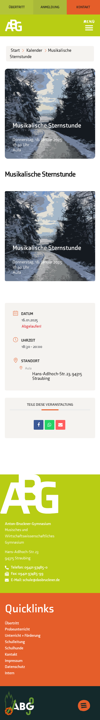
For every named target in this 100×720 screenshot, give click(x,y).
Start (15, 50)
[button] (8, 711)
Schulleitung (15, 641)
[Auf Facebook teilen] (38, 425)
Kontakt (11, 654)
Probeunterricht (17, 629)
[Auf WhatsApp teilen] (49, 425)
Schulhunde (14, 648)
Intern (9, 673)
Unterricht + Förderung (23, 635)
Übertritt (12, 623)
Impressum (14, 660)
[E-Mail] (60, 425)
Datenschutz (15, 666)
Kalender (34, 50)
